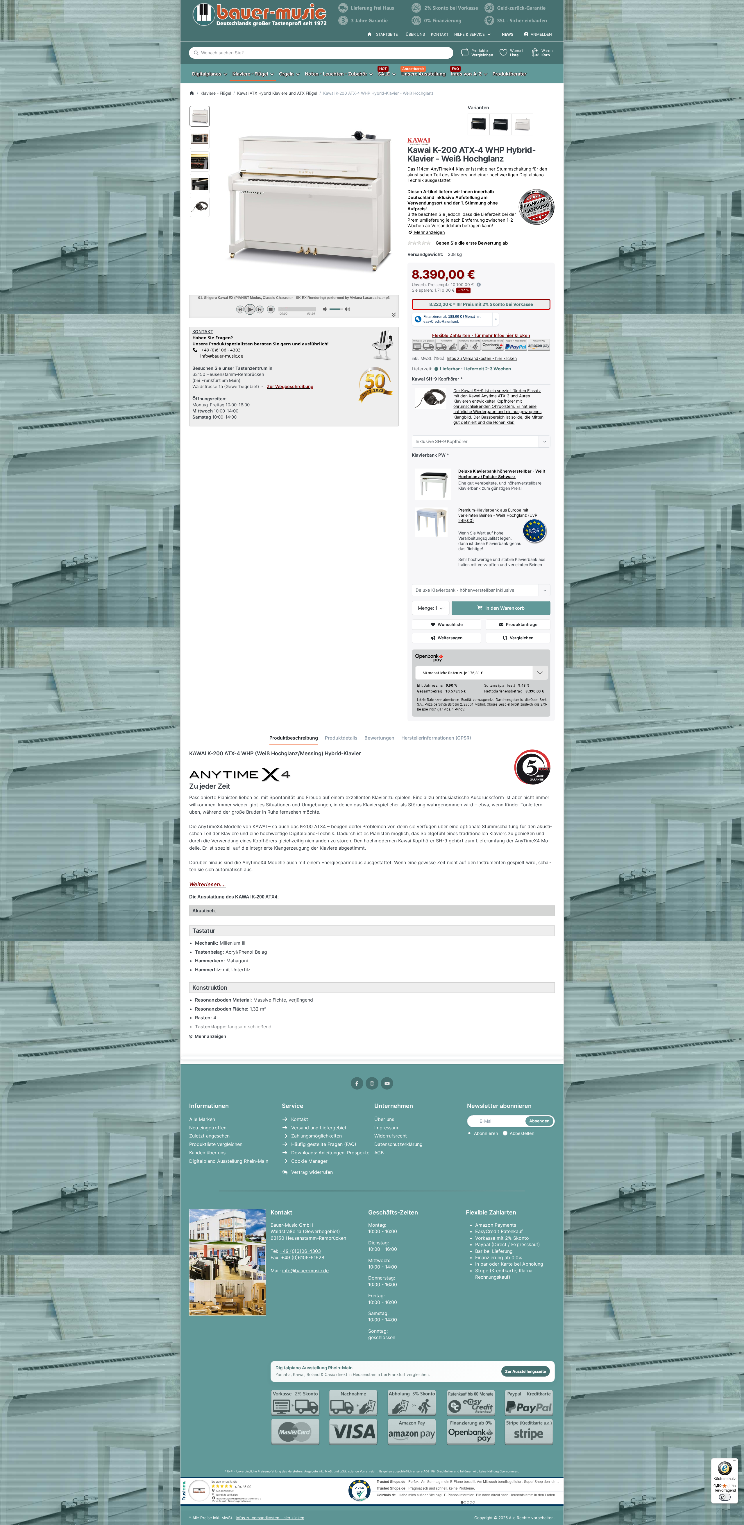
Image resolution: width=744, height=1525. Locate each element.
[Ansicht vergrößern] (307, 197)
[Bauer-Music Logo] (259, 14)
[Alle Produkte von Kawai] (418, 141)
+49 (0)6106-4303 (300, 1251)
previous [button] (240, 309)
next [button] (260, 309)
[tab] (293, 738)
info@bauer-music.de (220, 356)
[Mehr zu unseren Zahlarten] (413, 1417)
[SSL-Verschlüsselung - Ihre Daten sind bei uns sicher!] (518, 21)
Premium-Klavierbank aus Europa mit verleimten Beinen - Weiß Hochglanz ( (494, 512)
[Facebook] (357, 1083)
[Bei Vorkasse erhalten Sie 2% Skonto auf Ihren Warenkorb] (445, 8)
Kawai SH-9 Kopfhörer (435, 379)
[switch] (725, 1497)
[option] (200, 116)
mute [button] (325, 309)
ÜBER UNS (415, 34)
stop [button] (271, 309)
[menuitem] (209, 73)
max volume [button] (347, 309)
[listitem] (307, 197)
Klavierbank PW (429, 455)
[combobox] (321, 53)
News (507, 34)
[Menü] (734, 1461)
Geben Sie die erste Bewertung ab (472, 243)
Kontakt (439, 34)
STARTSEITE (386, 34)
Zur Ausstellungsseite (525, 1371)
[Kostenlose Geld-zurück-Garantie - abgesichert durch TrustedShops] (518, 8)
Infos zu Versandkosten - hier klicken (482, 358)
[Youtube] (387, 1083)
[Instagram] (372, 1083)
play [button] (250, 309)
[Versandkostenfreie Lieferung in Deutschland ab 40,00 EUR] (372, 8)
